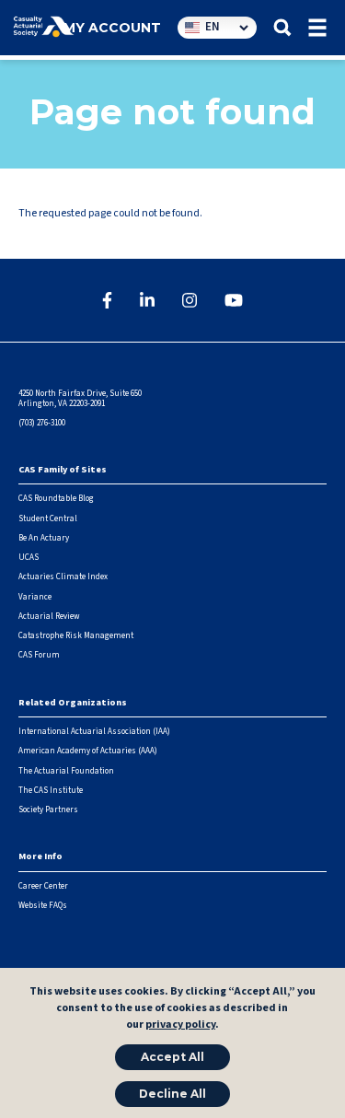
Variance (35, 597)
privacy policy (180, 1024)
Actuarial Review (48, 617)
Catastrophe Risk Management (75, 636)
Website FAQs (42, 906)
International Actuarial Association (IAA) (94, 732)
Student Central (47, 519)
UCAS (28, 558)
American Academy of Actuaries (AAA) (87, 751)
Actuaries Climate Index (63, 577)
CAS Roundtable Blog (56, 499)
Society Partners (48, 810)
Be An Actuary (43, 538)
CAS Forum (39, 655)
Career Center (43, 886)
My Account (112, 27)
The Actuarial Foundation (66, 771)
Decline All (172, 1094)
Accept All (172, 1057)
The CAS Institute (50, 791)
